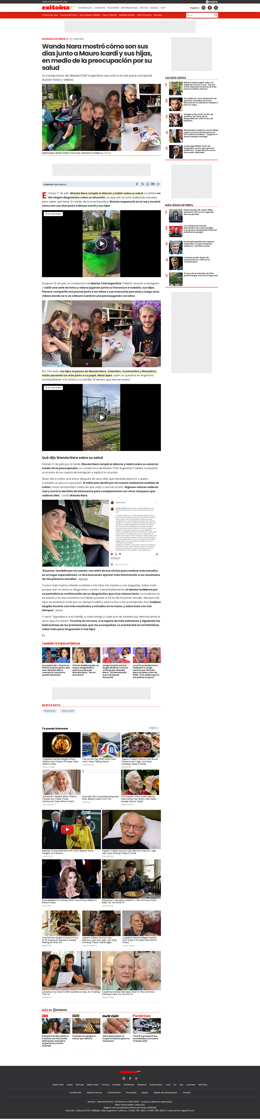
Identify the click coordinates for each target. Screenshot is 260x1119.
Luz (174, 1084)
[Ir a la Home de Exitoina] (59, 8)
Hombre (116, 1084)
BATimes (203, 1084)
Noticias (80, 1084)
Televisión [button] (113, 7)
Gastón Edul (144, 15)
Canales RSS (75, 1092)
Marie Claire (92, 1084)
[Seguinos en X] (216, 8)
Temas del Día (50, 15)
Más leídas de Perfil (179, 205)
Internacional (129, 7)
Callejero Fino (68, 15)
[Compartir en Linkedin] (152, 184)
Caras (70, 1084)
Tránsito (187, 1092)
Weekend (141, 1084)
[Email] (158, 185)
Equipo (145, 1092)
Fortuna (105, 1084)
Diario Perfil (58, 1084)
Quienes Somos (94, 1092)
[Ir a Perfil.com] (212, 2)
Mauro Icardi (67, 711)
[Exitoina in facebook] (210, 8)
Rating (158, 15)
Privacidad (131, 1092)
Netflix (144, 7)
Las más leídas (175, 78)
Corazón (99, 7)
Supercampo (156, 1084)
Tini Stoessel (109, 15)
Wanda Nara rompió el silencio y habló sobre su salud (106, 193)
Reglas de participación (165, 1092)
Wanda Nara (49, 711)
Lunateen (191, 1084)
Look (168, 1084)
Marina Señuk (127, 15)
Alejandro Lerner (89, 15)
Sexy (163, 7)
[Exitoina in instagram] (204, 8)
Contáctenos (114, 1092)
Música (154, 7)
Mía (181, 1084)
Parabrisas (129, 1084)
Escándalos (85, 7)
